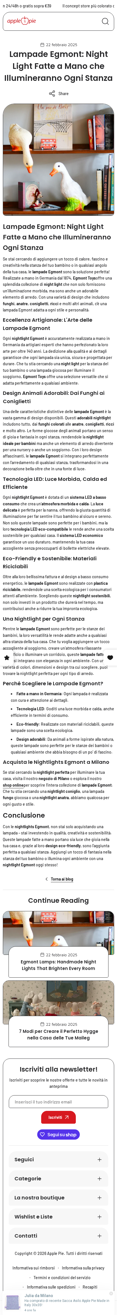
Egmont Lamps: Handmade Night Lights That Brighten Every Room (58, 965)
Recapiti (90, 1287)
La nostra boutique (39, 1197)
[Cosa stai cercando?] (105, 21)
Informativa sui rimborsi (33, 1267)
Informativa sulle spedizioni (51, 1287)
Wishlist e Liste (33, 1216)
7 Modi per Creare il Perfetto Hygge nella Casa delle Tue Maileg (58, 1034)
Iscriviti (55, 1117)
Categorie (27, 1178)
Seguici (24, 1159)
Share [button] (63, 93)
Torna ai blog (62, 879)
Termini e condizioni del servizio (62, 1277)
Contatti (25, 1235)
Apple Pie (55, 1253)
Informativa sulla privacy (83, 1267)
